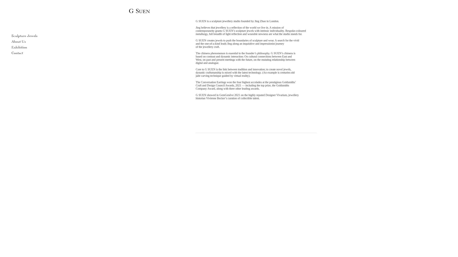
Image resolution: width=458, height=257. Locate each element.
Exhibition (19, 46)
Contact (17, 52)
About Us (18, 41)
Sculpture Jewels (24, 35)
